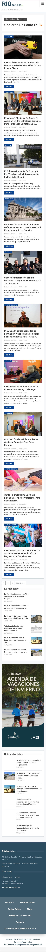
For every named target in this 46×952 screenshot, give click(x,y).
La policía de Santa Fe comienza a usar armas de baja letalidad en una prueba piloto (22, 65)
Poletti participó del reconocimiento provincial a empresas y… (27, 828)
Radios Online (14, 909)
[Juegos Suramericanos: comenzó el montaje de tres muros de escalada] (9, 815)
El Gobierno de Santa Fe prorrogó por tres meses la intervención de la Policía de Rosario (21, 174)
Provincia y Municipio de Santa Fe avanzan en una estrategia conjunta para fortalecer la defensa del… (22, 121)
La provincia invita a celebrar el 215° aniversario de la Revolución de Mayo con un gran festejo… (22, 553)
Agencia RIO (37, 945)
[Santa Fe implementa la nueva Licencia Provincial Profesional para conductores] (23, 479)
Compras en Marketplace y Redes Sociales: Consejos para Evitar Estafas (21, 442)
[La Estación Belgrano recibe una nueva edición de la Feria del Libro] (36, 619)
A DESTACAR (9, 92)
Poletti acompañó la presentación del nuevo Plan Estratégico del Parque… (27, 802)
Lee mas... (9, 86)
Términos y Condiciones (20, 915)
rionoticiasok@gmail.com (11, 887)
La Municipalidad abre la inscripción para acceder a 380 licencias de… (28, 788)
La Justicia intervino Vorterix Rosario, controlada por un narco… (27, 775)
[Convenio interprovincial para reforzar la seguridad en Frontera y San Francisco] (23, 262)
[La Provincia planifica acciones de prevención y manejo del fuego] (23, 371)
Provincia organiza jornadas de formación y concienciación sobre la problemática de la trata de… (21, 334)
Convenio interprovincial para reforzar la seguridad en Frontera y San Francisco (22, 280)
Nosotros (9, 902)
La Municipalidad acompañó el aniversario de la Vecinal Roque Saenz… (28, 762)
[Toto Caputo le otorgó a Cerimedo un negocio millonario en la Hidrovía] (36, 629)
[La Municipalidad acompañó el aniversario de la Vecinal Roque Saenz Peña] (36, 597)
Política (8, 145)
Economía (8, 413)
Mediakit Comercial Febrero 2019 (20, 929)
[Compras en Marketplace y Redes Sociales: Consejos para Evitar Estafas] (23, 424)
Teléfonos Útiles (27, 902)
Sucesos (8, 252)
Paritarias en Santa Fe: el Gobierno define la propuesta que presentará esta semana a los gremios (22, 227)
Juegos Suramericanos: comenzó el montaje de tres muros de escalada (27, 815)
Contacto (20, 922)
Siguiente (20, 583)
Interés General (11, 305)
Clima (29, 909)
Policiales (9, 36)
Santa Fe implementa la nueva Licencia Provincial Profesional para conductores (22, 498)
